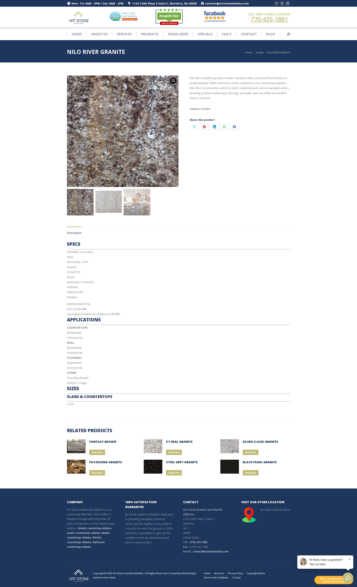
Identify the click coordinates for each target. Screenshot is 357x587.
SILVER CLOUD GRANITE (260, 442)
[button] (173, 80)
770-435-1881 (269, 19)
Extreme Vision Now (104, 577)
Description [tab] (74, 233)
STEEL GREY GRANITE (182, 462)
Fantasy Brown (102, 442)
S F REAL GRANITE (179, 442)
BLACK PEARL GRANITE (260, 462)
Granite (205, 108)
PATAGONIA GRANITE (105, 462)
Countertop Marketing (180, 573)
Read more (97, 452)
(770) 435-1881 (199, 542)
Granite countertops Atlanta (94, 528)
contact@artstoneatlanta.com (211, 551)
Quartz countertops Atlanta (83, 533)
